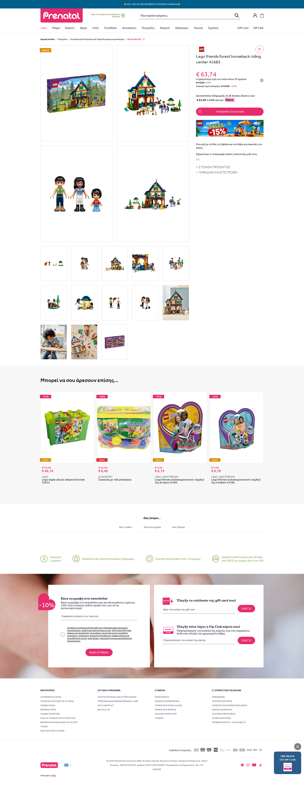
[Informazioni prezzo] (262, 80)
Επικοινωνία (218, 697)
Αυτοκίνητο (129, 28)
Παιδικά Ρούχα (47, 705)
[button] (76, 93)
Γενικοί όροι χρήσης (165, 709)
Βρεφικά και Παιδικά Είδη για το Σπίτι (59, 722)
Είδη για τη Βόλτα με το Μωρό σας (57, 718)
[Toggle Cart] (262, 15)
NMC (54, 775)
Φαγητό (165, 28)
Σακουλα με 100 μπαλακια (114, 479)
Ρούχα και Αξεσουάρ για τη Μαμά (57, 701)
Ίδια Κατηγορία (152, 527)
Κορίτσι (70, 28)
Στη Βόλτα (110, 28)
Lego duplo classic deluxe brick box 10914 (63, 481)
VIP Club (258, 28)
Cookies (159, 718)
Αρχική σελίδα (47, 39)
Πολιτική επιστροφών (223, 713)
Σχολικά (213, 28)
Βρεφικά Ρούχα (48, 709)
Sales (43, 28)
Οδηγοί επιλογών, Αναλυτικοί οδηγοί (117, 697)
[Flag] (68, 765)
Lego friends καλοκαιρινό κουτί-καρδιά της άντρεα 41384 (179, 481)
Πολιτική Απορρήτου (166, 713)
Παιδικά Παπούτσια (50, 713)
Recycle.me (104, 709)
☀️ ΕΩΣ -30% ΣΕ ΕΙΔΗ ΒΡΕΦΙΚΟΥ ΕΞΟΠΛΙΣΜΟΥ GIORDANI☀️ (152, 4)
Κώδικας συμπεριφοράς (167, 701)
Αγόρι (83, 28)
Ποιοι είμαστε (162, 697)
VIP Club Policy (106, 705)
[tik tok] (260, 765)
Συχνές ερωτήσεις (221, 718)
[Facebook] (242, 765)
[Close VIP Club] (297, 746)
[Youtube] (254, 765)
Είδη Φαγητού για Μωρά (52, 730)
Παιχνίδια (148, 28)
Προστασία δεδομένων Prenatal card (118, 701)
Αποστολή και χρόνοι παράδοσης (229, 705)
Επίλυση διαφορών (222, 709)
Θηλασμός (181, 28)
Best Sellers (125, 527)
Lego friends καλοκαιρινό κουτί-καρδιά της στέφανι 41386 (236, 481)
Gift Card (242, 28)
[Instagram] (247, 765)
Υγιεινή (198, 28)
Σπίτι (96, 28)
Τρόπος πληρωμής (222, 701)
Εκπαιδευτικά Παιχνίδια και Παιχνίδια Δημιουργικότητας (97, 39)
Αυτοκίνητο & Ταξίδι (50, 697)
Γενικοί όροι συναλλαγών (168, 705)
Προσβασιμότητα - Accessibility (229, 722)
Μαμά (56, 28)
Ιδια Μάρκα (178, 527)
